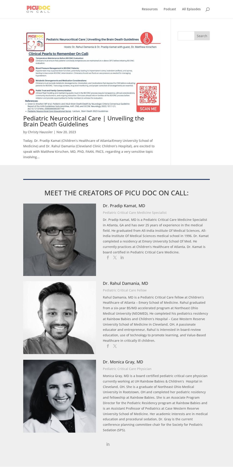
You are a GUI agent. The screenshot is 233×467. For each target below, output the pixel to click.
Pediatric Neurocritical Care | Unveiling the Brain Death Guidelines (83, 121)
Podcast (170, 9)
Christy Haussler (40, 132)
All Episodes (191, 9)
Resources (150, 9)
